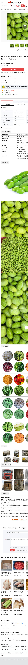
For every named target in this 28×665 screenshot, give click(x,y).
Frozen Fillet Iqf (5, 652)
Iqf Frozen (16, 649)
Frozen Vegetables (22, 9)
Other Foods (15, 628)
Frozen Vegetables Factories (20, 646)
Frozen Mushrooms (5, 628)
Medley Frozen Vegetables (7, 640)
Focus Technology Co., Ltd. (16, 659)
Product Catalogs (19, 623)
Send (12, 550)
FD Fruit (14, 625)
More (2, 655)
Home (2, 9)
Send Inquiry (13, 69)
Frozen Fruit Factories (6, 649)
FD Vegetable (4, 625)
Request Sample (22, 72)
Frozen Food (15, 9)
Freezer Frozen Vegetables (21, 640)
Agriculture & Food (8, 9)
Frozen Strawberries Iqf (16, 652)
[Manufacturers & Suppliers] (14, 2)
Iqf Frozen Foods (24, 649)
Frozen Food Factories (6, 646)
